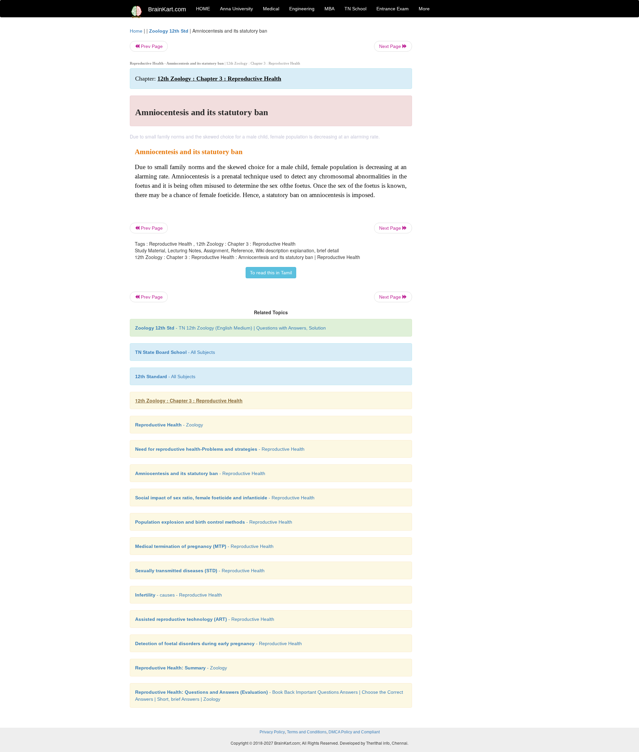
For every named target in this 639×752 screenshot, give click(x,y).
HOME (203, 8)
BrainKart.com (167, 9)
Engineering (302, 8)
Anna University (236, 8)
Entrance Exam (392, 8)
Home (136, 31)
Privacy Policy (272, 732)
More (424, 8)
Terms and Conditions (306, 732)
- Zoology (169, 424)
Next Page (390, 46)
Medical (271, 8)
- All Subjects (175, 352)
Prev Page (151, 46)
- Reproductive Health (220, 449)
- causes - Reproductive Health (178, 595)
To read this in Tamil (271, 272)
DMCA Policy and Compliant (354, 732)
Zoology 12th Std (168, 31)
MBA (329, 8)
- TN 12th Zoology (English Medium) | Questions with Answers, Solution (230, 328)
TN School (355, 8)
